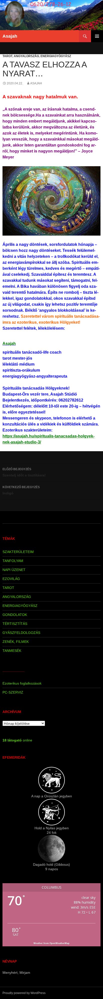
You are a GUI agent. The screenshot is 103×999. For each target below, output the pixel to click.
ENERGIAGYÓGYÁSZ (55, 56)
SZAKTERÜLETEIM (18, 552)
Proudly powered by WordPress (24, 993)
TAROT (7, 56)
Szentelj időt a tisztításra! (24, 472)
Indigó (21, 490)
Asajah (9, 36)
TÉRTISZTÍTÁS (14, 624)
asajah (36, 83)
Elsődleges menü (97, 36)
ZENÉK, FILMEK (15, 642)
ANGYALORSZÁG (26, 56)
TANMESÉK (11, 651)
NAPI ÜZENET (14, 570)
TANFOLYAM (12, 561)
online (17, 740)
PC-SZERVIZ (12, 692)
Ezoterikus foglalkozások (22, 683)
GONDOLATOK (14, 615)
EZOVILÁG (11, 579)
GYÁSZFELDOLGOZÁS (21, 633)
